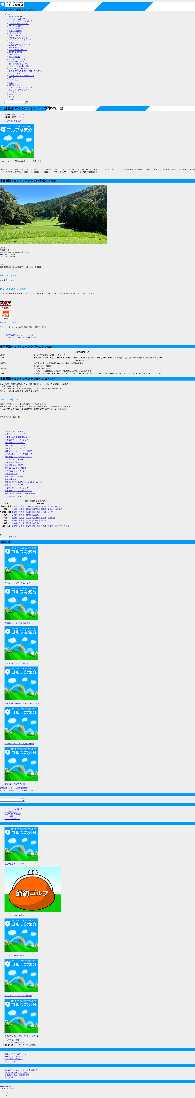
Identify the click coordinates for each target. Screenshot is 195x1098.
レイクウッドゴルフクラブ (16, 496)
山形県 (50, 506)
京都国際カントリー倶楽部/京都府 (14, 788)
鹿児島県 (58, 526)
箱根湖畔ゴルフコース (14, 479)
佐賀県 (21, 526)
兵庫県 (36, 518)
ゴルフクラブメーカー (18, 33)
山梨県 (14, 512)
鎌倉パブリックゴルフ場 (15, 445)
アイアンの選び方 (16, 26)
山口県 (43, 520)
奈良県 (43, 518)
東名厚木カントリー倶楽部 (16, 468)
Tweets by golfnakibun (9, 1086)
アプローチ (13, 80)
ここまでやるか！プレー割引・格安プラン (26, 71)
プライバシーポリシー (14, 1059)
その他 (11, 99)
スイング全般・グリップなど (20, 87)
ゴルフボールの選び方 (18, 50)
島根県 (21, 520)
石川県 (43, 512)
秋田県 (43, 506)
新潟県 (28, 512)
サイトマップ (10, 1061)
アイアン (12, 78)
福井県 (50, 512)
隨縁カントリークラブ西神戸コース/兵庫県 (22, 704)
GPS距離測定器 (15, 52)
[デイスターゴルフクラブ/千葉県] (21, 579)
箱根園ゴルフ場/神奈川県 (15, 784)
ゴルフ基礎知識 (11, 54)
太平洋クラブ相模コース (15, 462)
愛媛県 (28, 523)
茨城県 (14, 509)
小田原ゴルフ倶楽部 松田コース (18, 437)
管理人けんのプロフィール (15, 1054)
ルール (11, 97)
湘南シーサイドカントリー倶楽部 (18, 451)
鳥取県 (14, 520)
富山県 (36, 512)
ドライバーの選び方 (17, 19)
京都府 (21, 518)
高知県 (36, 523)
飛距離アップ (14, 85)
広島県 (36, 520)
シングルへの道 (15, 95)
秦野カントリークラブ (14, 485)
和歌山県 (51, 518)
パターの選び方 (15, 31)
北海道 (14, 506)
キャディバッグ (15, 47)
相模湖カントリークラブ (15, 448)
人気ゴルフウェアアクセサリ (20, 45)
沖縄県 (66, 526)
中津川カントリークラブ (15, 471)
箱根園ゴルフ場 (11, 474)
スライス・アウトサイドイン (20, 90)
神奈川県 (58, 509)
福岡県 (14, 526)
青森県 (21, 506)
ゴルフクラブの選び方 (14, 17)
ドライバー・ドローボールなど (21, 76)
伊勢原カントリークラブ (15, 431)
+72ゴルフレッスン (12, 73)
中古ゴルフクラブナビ (18, 38)
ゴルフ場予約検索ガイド (14, 61)
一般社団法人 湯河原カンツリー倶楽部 (20, 494)
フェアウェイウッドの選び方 (20, 21)
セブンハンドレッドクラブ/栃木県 (18, 996)
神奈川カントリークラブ (15, 443)
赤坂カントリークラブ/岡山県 (16, 663)
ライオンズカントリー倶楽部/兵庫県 (19, 744)
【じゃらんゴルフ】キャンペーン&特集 (20, 338)
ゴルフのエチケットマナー (20, 64)
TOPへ (7, 1095)
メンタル (12, 92)
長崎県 (28, 526)
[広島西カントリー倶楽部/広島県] (21, 619)
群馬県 (28, 509)
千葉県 (43, 509)
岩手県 (28, 506)
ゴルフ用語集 (14, 57)
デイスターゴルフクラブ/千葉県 (17, 583)
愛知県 (28, 515)
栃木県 (21, 509)
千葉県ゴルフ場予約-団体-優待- (17, 1075)
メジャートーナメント (18, 59)
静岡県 (21, 515)
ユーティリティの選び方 (19, 24)
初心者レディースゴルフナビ (16, 1073)
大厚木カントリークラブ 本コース (18, 457)
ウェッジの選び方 (16, 28)
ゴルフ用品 (9, 43)
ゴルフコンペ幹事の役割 (19, 66)
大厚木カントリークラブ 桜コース (18, 454)
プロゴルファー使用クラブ (20, 40)
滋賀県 (14, 518)
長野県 (21, 512)
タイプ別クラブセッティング (20, 35)
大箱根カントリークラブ (15, 460)
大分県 (43, 526)
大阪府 (28, 518)
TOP (12, 1040)
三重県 (36, 515)
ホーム (7, 14)
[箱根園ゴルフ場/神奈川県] (21, 780)
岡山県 (28, 520)
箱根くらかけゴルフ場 (14, 476)
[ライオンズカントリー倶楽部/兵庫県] (21, 740)
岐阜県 (14, 515)
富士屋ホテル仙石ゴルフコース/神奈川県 (16, 790)
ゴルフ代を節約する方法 (19, 69)
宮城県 (36, 506)
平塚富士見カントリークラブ (16, 488)
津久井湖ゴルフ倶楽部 (14, 465)
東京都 (50, 509)
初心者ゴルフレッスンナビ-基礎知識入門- (21, 1070)
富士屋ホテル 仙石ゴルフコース (18, 491)
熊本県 (36, 526)
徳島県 (14, 523)
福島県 (57, 506)
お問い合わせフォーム (14, 1056)
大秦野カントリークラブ (15, 434)
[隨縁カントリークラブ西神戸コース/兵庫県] (21, 700)
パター (11, 83)
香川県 (21, 523)
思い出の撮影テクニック (14, 1077)
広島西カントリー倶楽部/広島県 (17, 623)
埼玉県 (36, 509)
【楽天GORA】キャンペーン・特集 (19, 335)
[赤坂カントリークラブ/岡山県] (21, 659)
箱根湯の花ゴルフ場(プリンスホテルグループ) (23, 482)
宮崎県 (50, 526)
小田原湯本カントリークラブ (16, 440)
